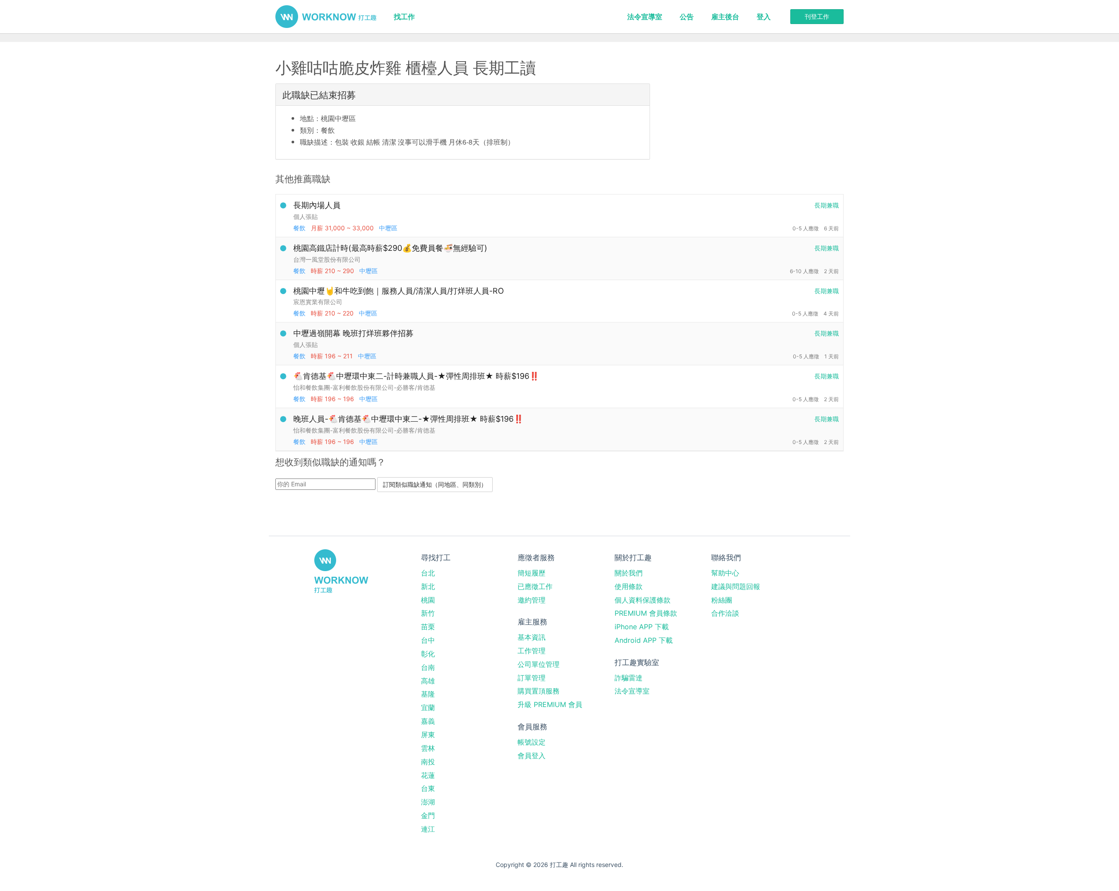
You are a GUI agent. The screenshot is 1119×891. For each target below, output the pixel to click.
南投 (428, 761)
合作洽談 (725, 613)
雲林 (428, 748)
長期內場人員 (317, 205)
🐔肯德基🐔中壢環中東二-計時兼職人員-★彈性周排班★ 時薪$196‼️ (416, 376)
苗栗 (428, 626)
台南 (428, 667)
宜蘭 (428, 707)
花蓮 (428, 775)
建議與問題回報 (735, 586)
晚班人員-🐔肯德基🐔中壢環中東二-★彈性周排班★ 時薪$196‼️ (408, 418)
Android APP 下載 (644, 640)
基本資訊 (532, 637)
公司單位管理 (539, 664)
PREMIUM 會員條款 (646, 613)
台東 (428, 788)
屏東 (428, 734)
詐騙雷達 (629, 677)
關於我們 (629, 573)
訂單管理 (532, 677)
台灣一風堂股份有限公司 (327, 259)
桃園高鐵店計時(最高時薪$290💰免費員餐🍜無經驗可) (390, 248)
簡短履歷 (532, 573)
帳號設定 (532, 742)
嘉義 (428, 721)
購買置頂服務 (539, 690)
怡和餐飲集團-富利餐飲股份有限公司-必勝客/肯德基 (364, 387)
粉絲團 (721, 600)
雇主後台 (725, 16)
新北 (428, 586)
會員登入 (532, 755)
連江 (428, 829)
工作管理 (532, 650)
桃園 (428, 600)
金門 (428, 815)
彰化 (428, 653)
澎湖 (428, 801)
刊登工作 (817, 16)
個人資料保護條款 (643, 600)
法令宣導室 (644, 16)
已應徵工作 (535, 586)
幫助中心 (725, 573)
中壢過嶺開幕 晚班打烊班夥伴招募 (353, 333)
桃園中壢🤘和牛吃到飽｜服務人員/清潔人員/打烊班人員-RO (398, 290)
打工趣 (325, 16)
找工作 (404, 16)
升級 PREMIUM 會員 (550, 704)
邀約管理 (532, 600)
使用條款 (629, 586)
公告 (687, 16)
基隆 (428, 694)
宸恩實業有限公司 (317, 301)
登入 (764, 16)
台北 (428, 573)
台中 (428, 640)
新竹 (428, 613)
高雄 (428, 680)
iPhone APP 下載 (642, 626)
